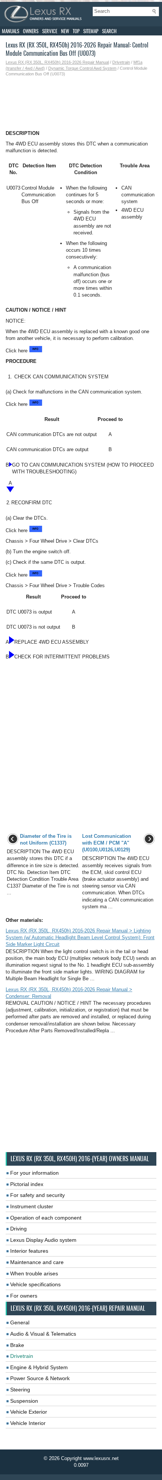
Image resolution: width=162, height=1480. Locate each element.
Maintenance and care (37, 1262)
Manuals (10, 31)
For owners (23, 1296)
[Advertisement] (81, 103)
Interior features (29, 1251)
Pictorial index (26, 1184)
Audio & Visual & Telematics (43, 1334)
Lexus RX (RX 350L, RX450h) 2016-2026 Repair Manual (57, 62)
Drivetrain (121, 62)
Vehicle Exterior (28, 1412)
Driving (18, 1229)
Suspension (24, 1401)
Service (49, 31)
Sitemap (90, 31)
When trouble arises (34, 1273)
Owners (30, 31)
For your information (34, 1173)
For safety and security (37, 1195)
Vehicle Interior (28, 1423)
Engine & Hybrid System (39, 1367)
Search (109, 31)
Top (76, 31)
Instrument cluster (31, 1206)
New (65, 31)
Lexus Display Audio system (43, 1240)
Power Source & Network (40, 1378)
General (19, 1322)
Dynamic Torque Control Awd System (82, 68)
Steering (20, 1390)
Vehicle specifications (35, 1284)
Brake (17, 1345)
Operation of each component (45, 1218)
